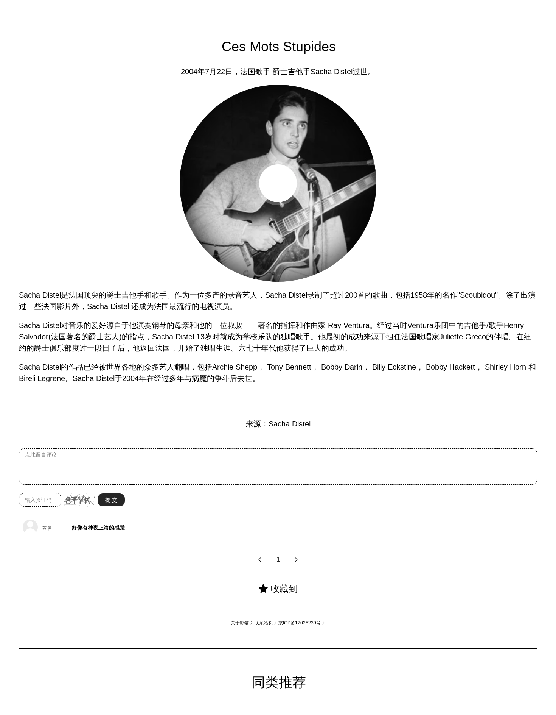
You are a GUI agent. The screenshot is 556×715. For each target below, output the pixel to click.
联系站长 (266, 622)
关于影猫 (242, 622)
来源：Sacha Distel (278, 424)
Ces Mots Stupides (279, 46)
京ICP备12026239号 (301, 622)
